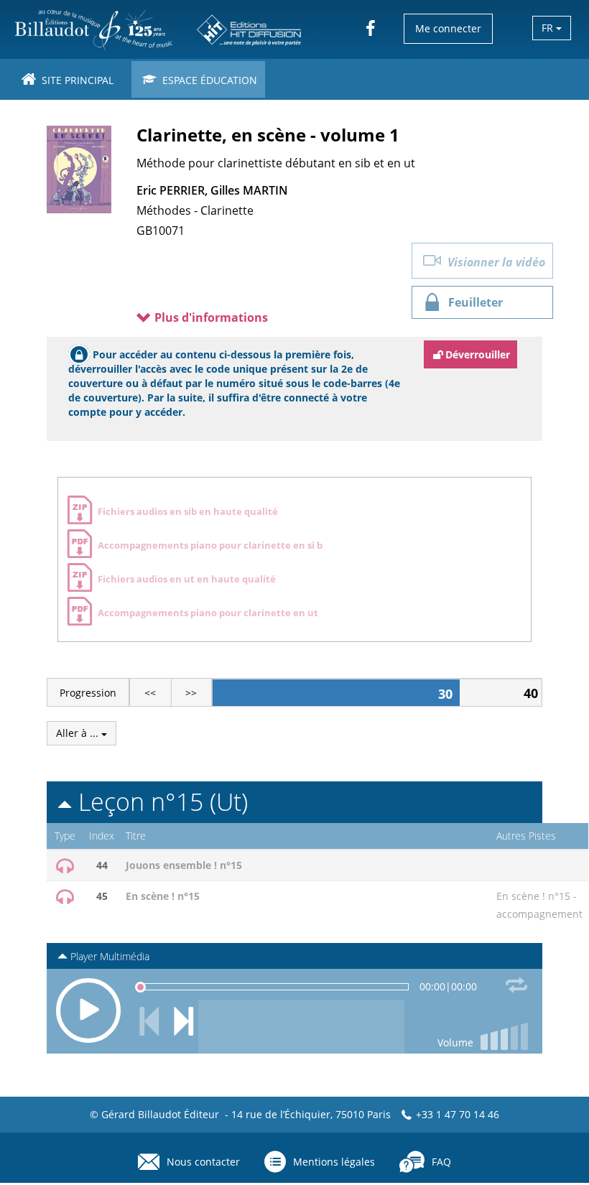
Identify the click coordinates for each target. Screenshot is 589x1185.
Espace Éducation (208, 80)
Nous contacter (203, 1161)
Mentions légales (334, 1161)
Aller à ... (78, 733)
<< (150, 693)
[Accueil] (159, 29)
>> (191, 693)
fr (549, 27)
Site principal (76, 80)
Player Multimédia (108, 956)
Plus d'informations (210, 317)
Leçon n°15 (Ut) (160, 801)
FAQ (441, 1161)
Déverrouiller (477, 354)
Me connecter (448, 28)
